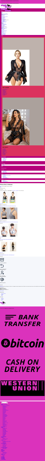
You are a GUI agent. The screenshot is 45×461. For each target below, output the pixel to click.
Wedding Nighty (5, 177)
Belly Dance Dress (3, 168)
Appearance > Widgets (15, 190)
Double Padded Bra (5, 415)
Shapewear (4, 176)
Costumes (4, 158)
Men (3, 164)
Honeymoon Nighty (5, 431)
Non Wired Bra (5, 421)
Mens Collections (3, 443)
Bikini (2, 166)
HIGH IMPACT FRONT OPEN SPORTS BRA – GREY (6, 239)
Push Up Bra (4, 411)
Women (4, 165)
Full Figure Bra (4, 409)
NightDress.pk (1, 286)
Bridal (2, 173)
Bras (2, 10)
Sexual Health (3, 163)
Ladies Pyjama (4, 433)
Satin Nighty (3, 457)
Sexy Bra (4, 423)
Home (0, 186)
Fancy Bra (4, 417)
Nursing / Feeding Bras (5, 410)
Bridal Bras (4, 174)
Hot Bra (4, 413)
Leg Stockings (4, 171)
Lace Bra (4, 419)
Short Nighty (3, 458)
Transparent (4, 429)
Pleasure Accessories (4, 404)
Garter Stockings (5, 172)
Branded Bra (4, 406)
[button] (2, 12)
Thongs (4, 180)
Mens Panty (4, 160)
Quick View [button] (1, 203)
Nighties (4, 435)
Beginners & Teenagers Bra (6, 405)
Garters (2, 451)
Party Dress (3, 450)
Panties (2, 437)
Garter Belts (4, 453)
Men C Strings (4, 159)
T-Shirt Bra (4, 425)
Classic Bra (4, 407)
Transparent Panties (5, 181)
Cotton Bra (4, 408)
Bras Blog (2, 456)
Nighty (2, 427)
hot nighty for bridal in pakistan (7, 175)
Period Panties (4, 439)
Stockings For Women (4, 447)
